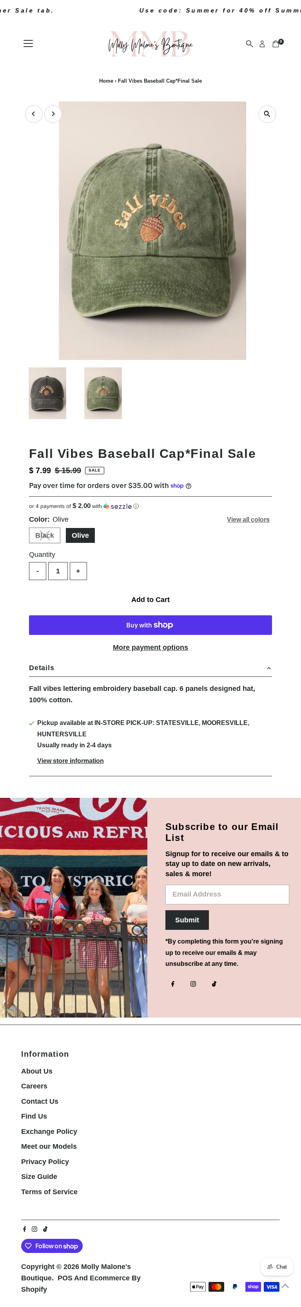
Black (47, 537)
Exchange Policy (49, 1131)
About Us (37, 1071)
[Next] (53, 114)
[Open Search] (249, 43)
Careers (34, 1086)
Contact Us (39, 1101)
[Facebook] (172, 984)
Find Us (34, 1116)
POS (65, 1278)
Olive (80, 535)
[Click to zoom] (267, 114)
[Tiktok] (214, 984)
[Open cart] (276, 43)
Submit (187, 920)
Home (106, 81)
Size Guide (39, 1176)
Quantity (42, 555)
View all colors (248, 519)
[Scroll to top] (285, 1285)
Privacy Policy (45, 1162)
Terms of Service (49, 1192)
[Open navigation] (28, 44)
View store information (70, 761)
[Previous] (34, 114)
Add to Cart (150, 600)
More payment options (150, 647)
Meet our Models (49, 1146)
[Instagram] (193, 984)
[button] (150, 506)
